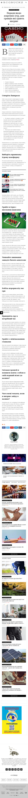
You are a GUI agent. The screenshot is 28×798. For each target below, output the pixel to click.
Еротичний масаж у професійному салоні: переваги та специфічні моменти (14, 525)
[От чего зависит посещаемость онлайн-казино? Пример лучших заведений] (5, 186)
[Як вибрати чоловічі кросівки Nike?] (14, 568)
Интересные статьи (7, 7)
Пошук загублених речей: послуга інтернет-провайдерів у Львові (14, 790)
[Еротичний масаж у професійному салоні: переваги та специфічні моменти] (14, 514)
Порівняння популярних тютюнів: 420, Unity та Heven (13, 547)
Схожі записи (14, 482)
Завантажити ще (14, 554)
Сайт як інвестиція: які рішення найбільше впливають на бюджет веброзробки (11, 689)
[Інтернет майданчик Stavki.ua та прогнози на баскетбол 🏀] (5, 181)
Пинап (17, 59)
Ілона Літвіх (14, 442)
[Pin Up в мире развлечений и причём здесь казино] (5, 176)
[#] (10, 795)
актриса (25, 779)
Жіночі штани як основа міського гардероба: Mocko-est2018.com (11, 644)
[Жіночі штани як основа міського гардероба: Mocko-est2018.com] (14, 633)
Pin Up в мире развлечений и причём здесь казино (17, 175)
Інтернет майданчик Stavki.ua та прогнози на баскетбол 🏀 (18, 180)
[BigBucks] (13, 2)
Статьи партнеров (7, 576)
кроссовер (10, 779)
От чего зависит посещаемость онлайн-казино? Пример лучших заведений (18, 185)
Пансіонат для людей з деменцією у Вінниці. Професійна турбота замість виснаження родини (12, 622)
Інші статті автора (21, 482)
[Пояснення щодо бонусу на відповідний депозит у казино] (5, 190)
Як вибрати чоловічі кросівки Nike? (12, 578)
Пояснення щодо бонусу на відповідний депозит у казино (17, 190)
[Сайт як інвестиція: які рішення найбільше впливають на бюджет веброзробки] (14, 678)
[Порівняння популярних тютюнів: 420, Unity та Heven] (14, 536)
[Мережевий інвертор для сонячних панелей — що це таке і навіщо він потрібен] (14, 656)
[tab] (14, 482)
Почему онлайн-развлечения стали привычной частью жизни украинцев (12, 503)
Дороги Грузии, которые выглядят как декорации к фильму (13, 600)
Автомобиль (18, 779)
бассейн (4, 779)
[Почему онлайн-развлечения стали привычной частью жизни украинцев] (14, 492)
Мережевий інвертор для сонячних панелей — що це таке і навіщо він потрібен (12, 667)
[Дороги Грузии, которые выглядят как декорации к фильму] (14, 589)
